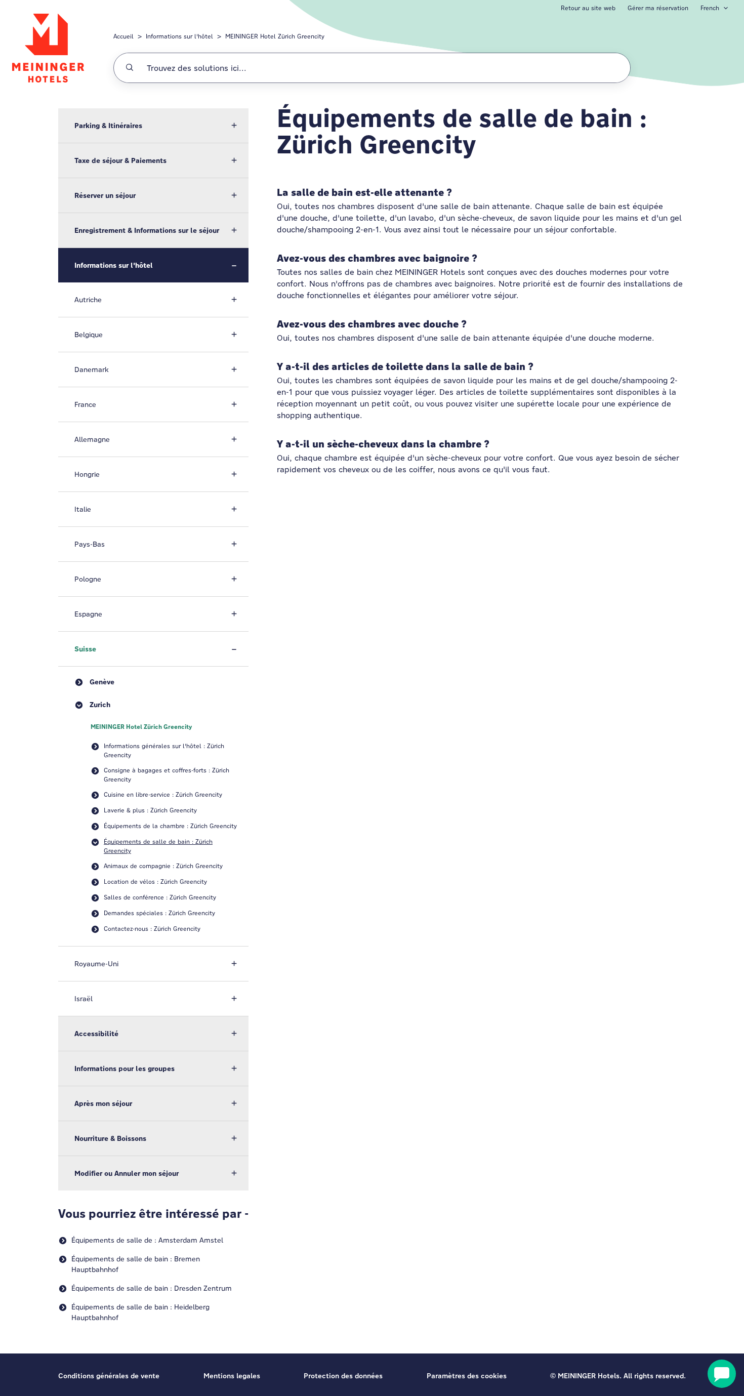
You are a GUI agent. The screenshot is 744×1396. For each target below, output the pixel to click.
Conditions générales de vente (108, 1375)
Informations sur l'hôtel (179, 36)
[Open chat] (722, 1374)
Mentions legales (231, 1375)
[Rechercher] (129, 68)
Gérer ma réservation (658, 8)
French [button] (709, 8)
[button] (153, 125)
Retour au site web (588, 8)
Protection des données (343, 1375)
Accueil (123, 36)
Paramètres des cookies (467, 1375)
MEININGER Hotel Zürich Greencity (274, 36)
